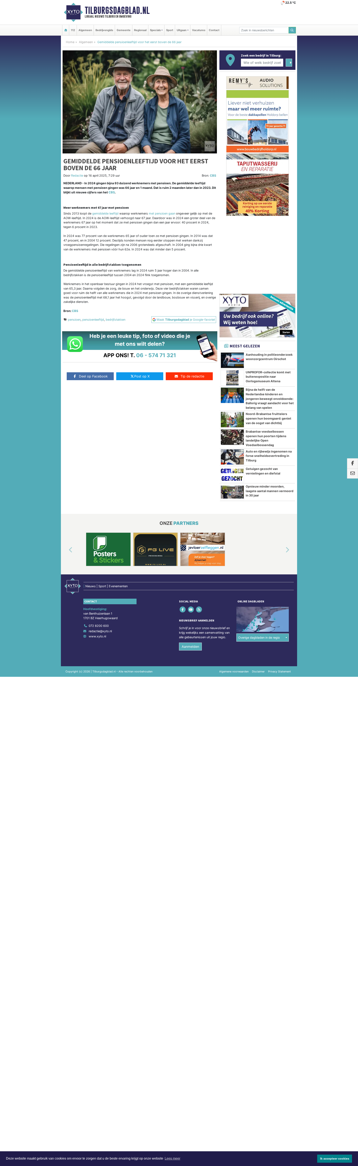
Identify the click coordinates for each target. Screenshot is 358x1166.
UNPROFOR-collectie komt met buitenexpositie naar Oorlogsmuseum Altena (268, 376)
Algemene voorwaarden (234, 671)
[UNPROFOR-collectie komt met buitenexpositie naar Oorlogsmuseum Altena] (232, 378)
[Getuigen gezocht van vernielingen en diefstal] (232, 474)
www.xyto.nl (97, 636)
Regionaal (140, 30)
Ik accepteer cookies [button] (334, 1158)
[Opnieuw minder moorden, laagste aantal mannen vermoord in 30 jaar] (232, 492)
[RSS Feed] (199, 609)
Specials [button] (155, 30)
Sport (169, 30)
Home (70, 42)
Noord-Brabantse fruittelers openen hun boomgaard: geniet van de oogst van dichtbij (268, 418)
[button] (66, 550)
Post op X (142, 376)
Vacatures (198, 30)
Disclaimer (258, 671)
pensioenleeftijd (93, 319)
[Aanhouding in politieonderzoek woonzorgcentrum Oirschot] (232, 360)
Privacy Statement (279, 671)
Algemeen (85, 30)
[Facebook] (183, 609)
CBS (213, 175)
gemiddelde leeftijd (105, 213)
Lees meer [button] (172, 1158)
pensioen (74, 319)
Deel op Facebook (93, 376)
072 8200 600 (99, 625)
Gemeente (124, 30)
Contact (214, 30)
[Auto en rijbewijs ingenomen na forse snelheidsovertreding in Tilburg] (232, 457)
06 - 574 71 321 (156, 355)
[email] (352, 473)
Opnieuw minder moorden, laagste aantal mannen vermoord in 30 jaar (269, 491)
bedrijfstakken (115, 319)
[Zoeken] (292, 30)
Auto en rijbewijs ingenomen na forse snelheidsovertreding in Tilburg (269, 456)
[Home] (65, 30)
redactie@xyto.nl (100, 631)
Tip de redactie (192, 376)
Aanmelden (190, 646)
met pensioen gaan (162, 213)
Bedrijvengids (104, 30)
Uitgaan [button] (181, 30)
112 (73, 30)
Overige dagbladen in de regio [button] (259, 637)
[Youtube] (191, 609)
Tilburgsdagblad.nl (117, 10)
